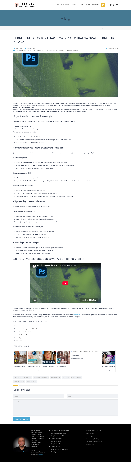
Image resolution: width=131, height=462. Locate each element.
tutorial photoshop (19, 381)
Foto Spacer (19, 341)
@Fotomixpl (76, 315)
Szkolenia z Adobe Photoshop (23, 326)
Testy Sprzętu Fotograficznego (94, 441)
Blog (88, 5)
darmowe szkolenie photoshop (22, 377)
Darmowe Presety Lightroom (93, 430)
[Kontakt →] (41, 455)
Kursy (74, 5)
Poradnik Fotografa (91, 444)
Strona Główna (63, 5)
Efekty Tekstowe (90, 433)
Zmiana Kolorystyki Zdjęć (92, 439)
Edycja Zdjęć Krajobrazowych (23, 338)
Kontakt (95, 5)
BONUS (81, 5)
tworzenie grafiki (31, 381)
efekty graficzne (55, 377)
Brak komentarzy (113, 48)
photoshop (66, 377)
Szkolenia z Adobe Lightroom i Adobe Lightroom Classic (30, 329)
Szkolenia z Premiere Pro (22, 335)
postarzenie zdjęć (76, 377)
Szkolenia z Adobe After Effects (23, 332)
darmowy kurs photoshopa (41, 377)
